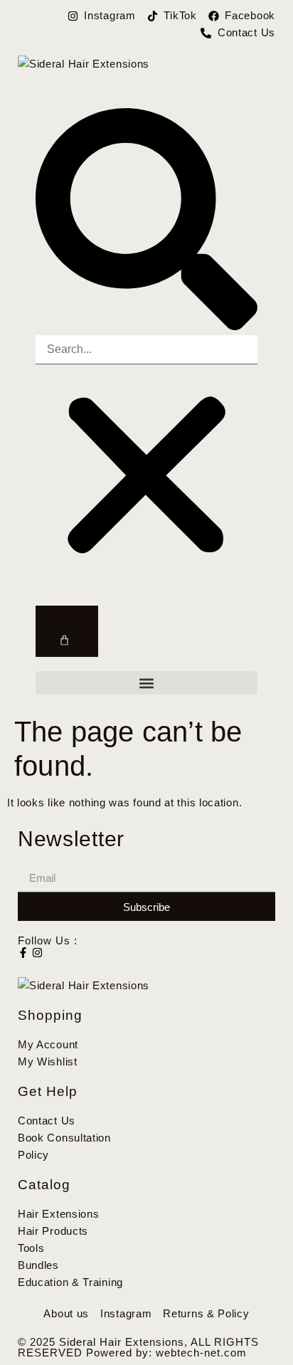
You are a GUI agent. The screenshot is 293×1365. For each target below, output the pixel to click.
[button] (146, 221)
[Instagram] (37, 952)
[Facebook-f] (23, 952)
